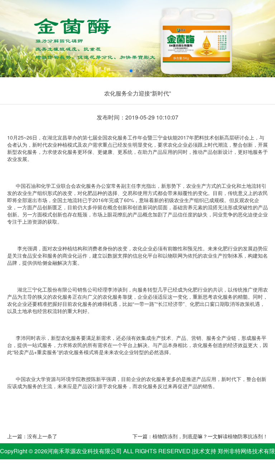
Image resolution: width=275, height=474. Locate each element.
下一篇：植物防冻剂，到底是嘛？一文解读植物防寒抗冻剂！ (200, 436)
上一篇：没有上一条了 (32, 436)
